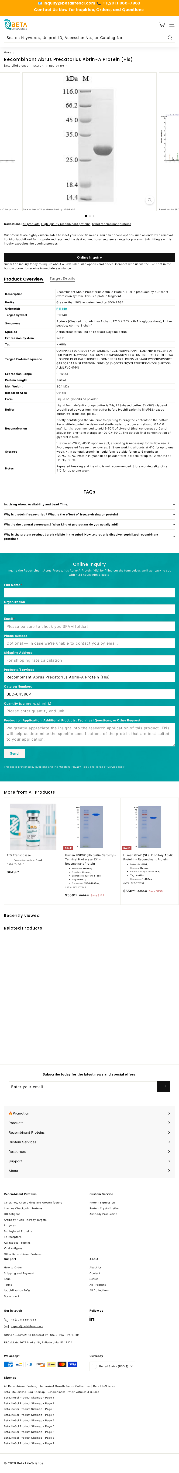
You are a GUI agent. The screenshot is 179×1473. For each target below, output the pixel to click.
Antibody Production (103, 1214)
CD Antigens (12, 1214)
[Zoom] (149, 200)
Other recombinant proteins (111, 224)
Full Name (12, 585)
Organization (14, 602)
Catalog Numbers (18, 686)
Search (94, 1279)
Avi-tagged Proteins (17, 1242)
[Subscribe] (163, 1086)
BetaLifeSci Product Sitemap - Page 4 (29, 1414)
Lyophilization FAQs (17, 1290)
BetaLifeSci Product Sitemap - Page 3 (29, 1409)
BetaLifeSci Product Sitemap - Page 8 (29, 1437)
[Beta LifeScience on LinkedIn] (92, 1318)
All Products (42, 792)
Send (14, 753)
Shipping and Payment (19, 1273)
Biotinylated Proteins (18, 1231)
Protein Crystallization (105, 1208)
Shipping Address (18, 652)
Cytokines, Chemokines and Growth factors (33, 1202)
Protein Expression (102, 1202)
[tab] (24, 280)
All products (31, 224)
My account (11, 1296)
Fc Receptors (12, 1237)
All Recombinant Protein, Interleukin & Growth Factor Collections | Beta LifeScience (59, 1386)
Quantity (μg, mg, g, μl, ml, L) (28, 703)
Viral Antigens (13, 1248)
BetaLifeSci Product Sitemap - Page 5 (29, 1420)
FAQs (7, 1279)
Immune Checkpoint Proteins (23, 1208)
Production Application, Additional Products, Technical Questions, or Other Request (72, 720)
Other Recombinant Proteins (23, 1254)
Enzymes (10, 1225)
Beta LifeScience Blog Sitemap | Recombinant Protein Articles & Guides (51, 1392)
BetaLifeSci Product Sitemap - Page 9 (29, 1443)
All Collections (99, 1290)
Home (7, 52)
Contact (95, 1273)
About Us (96, 1267)
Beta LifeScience (16, 65)
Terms (8, 1284)
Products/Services (19, 669)
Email (8, 619)
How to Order (13, 1267)
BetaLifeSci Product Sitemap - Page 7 (29, 1432)
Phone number (15, 636)
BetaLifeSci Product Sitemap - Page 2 (29, 1403)
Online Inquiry (89, 257)
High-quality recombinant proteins (65, 224)
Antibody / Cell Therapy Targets (25, 1219)
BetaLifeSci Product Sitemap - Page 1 (29, 1397)
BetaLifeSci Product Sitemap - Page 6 (29, 1426)
